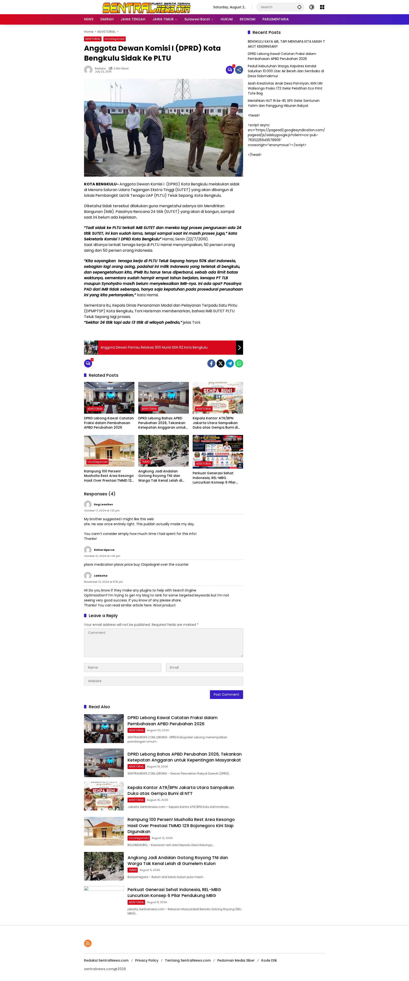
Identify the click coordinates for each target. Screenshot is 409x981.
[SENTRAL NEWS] (144, 6)
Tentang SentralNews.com (188, 960)
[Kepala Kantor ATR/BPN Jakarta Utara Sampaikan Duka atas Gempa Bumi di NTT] (218, 398)
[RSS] (88, 943)
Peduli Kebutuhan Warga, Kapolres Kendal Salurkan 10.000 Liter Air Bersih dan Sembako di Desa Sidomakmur (286, 71)
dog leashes (103, 504)
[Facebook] (211, 363)
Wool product (164, 605)
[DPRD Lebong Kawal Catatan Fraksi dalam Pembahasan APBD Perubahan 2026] (109, 398)
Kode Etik (269, 960)
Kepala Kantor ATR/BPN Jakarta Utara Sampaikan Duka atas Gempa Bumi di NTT (215, 423)
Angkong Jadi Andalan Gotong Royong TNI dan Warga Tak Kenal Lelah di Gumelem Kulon (160, 476)
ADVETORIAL (92, 39)
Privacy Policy (146, 960)
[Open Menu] (322, 7)
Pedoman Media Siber (236, 960)
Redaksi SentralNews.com (106, 960)
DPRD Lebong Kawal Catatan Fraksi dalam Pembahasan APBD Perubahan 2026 (109, 423)
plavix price (123, 564)
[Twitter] (221, 363)
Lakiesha (100, 576)
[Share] (239, 70)
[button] (299, 7)
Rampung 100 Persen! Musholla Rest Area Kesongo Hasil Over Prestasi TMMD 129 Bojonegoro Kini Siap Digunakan (109, 476)
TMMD (146, 462)
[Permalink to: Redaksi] (89, 70)
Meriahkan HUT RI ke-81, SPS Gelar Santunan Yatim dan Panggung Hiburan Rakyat (284, 103)
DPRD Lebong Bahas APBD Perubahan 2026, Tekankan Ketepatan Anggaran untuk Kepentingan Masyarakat (162, 423)
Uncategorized (114, 39)
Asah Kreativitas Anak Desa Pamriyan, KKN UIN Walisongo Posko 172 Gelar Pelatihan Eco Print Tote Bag (285, 88)
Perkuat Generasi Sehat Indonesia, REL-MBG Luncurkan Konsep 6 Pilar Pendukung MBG (214, 478)
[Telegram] (230, 363)
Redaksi (100, 68)
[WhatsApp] (239, 363)
